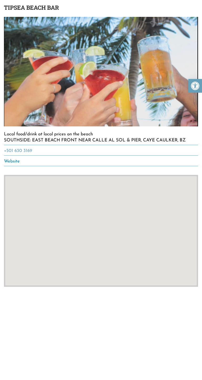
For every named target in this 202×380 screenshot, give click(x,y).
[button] (195, 86)
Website (12, 161)
